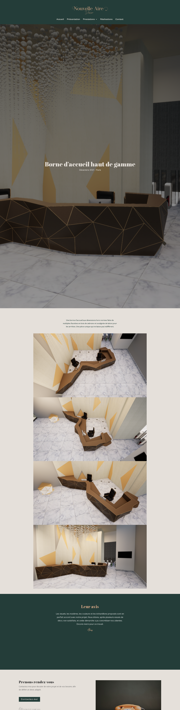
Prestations (89, 19)
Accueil (60, 19)
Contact (119, 19)
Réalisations (106, 19)
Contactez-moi (29, 699)
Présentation (73, 19)
